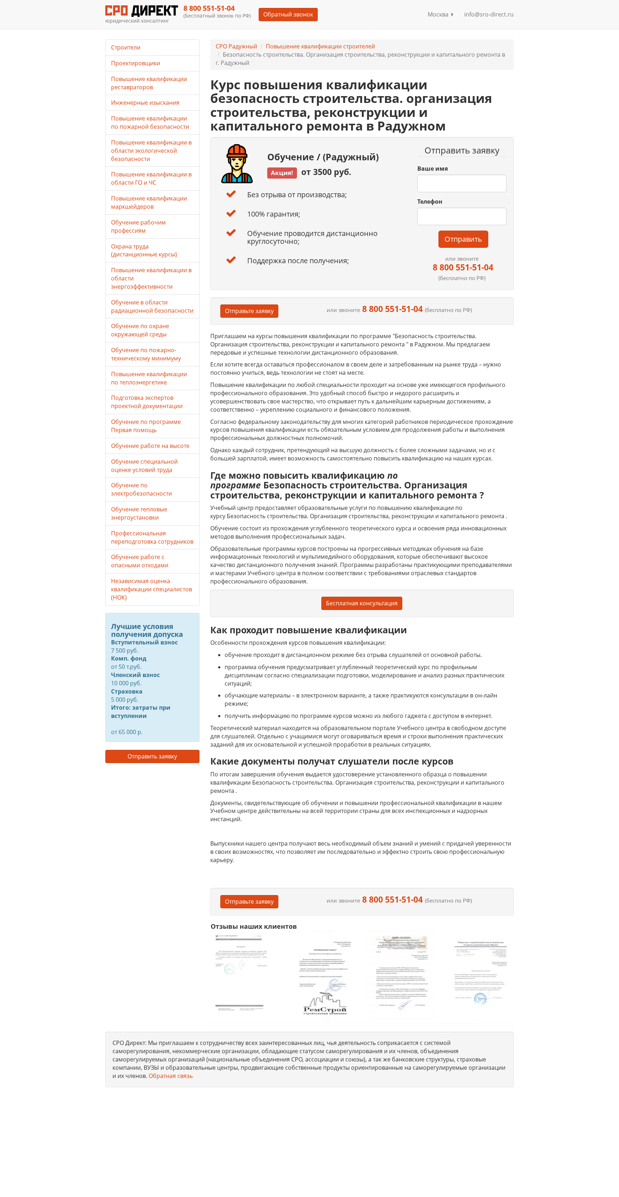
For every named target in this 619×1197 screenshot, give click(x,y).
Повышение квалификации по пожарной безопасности (150, 122)
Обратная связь (171, 1076)
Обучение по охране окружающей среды (140, 330)
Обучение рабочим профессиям (138, 226)
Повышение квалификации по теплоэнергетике (149, 378)
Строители (125, 47)
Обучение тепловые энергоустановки (139, 513)
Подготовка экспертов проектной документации (147, 402)
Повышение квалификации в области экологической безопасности (151, 150)
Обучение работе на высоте (150, 446)
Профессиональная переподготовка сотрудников (152, 537)
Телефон (429, 201)
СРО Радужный (236, 46)
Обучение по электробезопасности (141, 489)
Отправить (463, 239)
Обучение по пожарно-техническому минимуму (146, 354)
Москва (439, 14)
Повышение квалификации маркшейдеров (149, 202)
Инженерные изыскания (145, 103)
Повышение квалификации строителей (320, 46)
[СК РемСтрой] (322, 976)
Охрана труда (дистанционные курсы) (144, 250)
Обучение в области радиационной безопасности (152, 306)
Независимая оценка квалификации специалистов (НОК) (151, 589)
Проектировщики (135, 63)
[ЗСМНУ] (401, 976)
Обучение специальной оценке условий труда (144, 466)
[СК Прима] (479, 977)
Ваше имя (432, 168)
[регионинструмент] (244, 972)
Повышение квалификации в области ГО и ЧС (151, 178)
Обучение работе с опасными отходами (139, 561)
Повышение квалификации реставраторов (149, 83)
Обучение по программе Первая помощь (146, 426)
